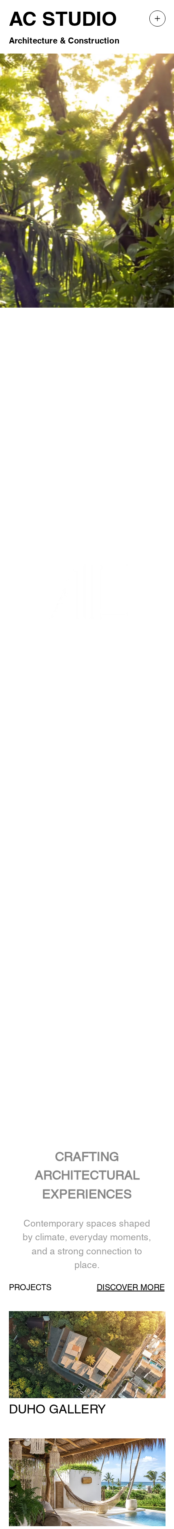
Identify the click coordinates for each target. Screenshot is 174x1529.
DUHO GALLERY (57, 1409)
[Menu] (157, 18)
